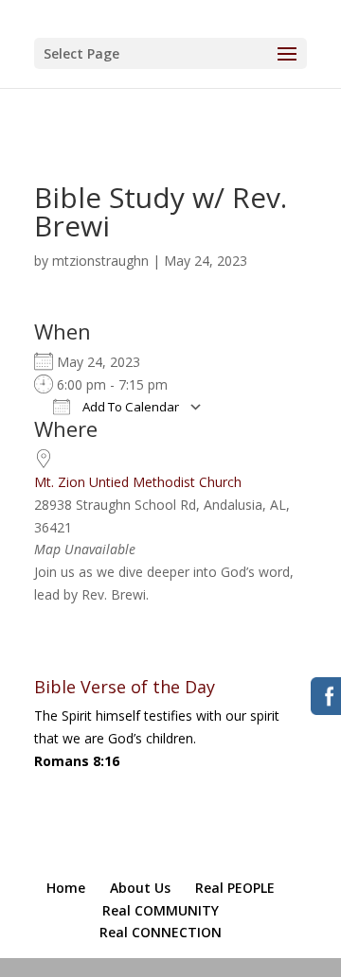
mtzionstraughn (100, 261)
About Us (140, 888)
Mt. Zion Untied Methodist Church (138, 482)
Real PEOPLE (235, 888)
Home (65, 888)
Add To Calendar (129, 406)
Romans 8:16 (76, 761)
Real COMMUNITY (160, 910)
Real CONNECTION (160, 932)
